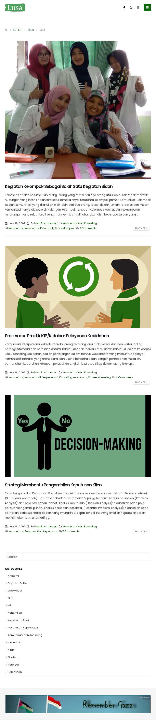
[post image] (78, 110)
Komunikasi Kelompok (39, 228)
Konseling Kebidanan (73, 377)
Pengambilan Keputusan (41, 531)
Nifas (11, 650)
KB (9, 605)
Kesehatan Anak (18, 620)
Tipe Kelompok (64, 228)
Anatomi (13, 576)
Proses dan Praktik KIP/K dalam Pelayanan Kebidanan (57, 336)
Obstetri (13, 657)
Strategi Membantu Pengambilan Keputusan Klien (53, 485)
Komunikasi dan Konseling (80, 223)
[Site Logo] (15, 7)
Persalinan (15, 672)
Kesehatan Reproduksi (23, 627)
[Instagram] (138, 7)
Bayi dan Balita (17, 583)
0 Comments (87, 228)
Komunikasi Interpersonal (41, 377)
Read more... (141, 228)
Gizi (10, 598)
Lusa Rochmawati (45, 223)
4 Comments (124, 377)
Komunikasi (16, 228)
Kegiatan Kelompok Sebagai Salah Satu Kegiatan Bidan (58, 186)
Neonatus (14, 642)
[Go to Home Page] (6, 30)
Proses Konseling (99, 377)
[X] (131, 7)
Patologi (13, 665)
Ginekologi (15, 591)
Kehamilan (15, 613)
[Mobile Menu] (147, 7)
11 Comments (70, 531)
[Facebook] (124, 7)
